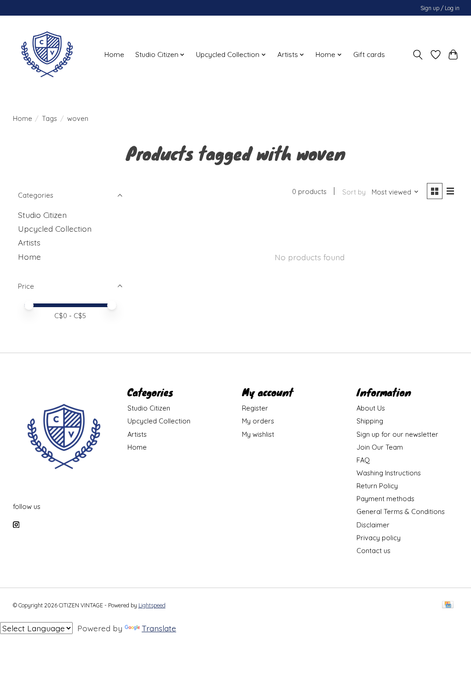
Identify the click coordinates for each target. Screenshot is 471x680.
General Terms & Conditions (400, 511)
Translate (159, 628)
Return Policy (377, 485)
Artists (29, 242)
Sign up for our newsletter (397, 434)
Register (255, 408)
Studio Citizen (42, 215)
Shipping (369, 421)
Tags (49, 118)
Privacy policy (378, 537)
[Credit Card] (448, 605)
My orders (258, 421)
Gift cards (369, 54)
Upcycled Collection (55, 228)
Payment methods (385, 498)
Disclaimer (373, 524)
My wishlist (258, 434)
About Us (370, 408)
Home (114, 54)
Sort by (354, 192)
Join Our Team (379, 447)
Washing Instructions (388, 473)
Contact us (373, 550)
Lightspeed (152, 605)
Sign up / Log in (440, 8)
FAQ (363, 460)
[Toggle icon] (417, 54)
